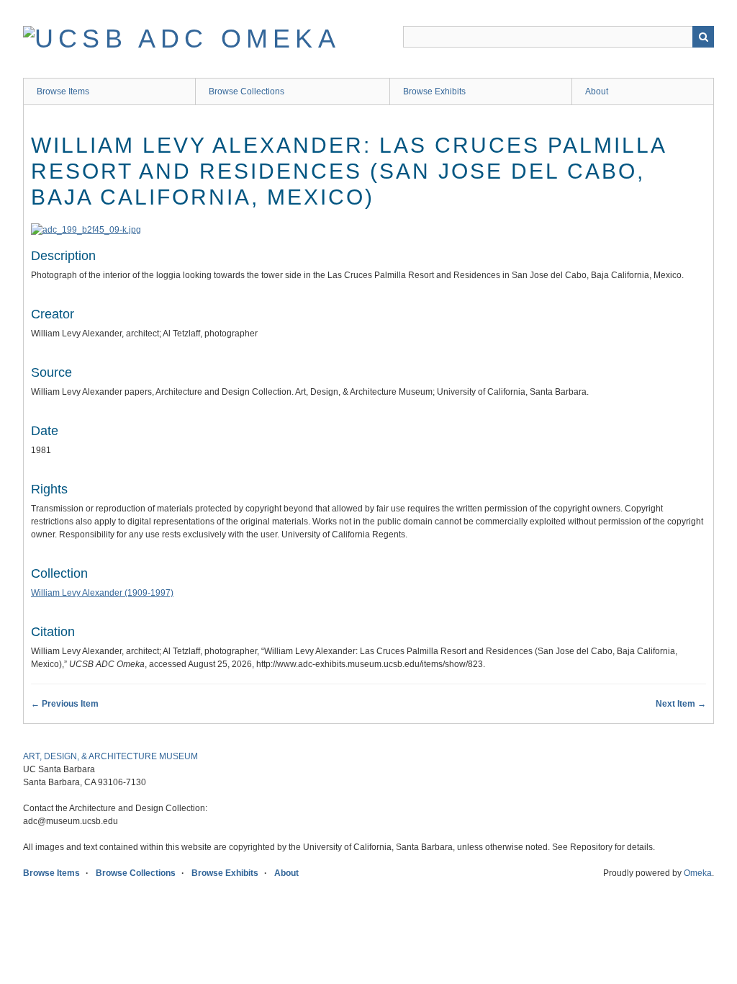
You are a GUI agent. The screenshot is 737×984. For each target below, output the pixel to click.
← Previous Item (65, 704)
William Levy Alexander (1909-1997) (102, 593)
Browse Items (63, 91)
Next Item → (681, 704)
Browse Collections (246, 91)
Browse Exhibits (434, 91)
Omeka (698, 873)
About (596, 91)
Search (703, 37)
